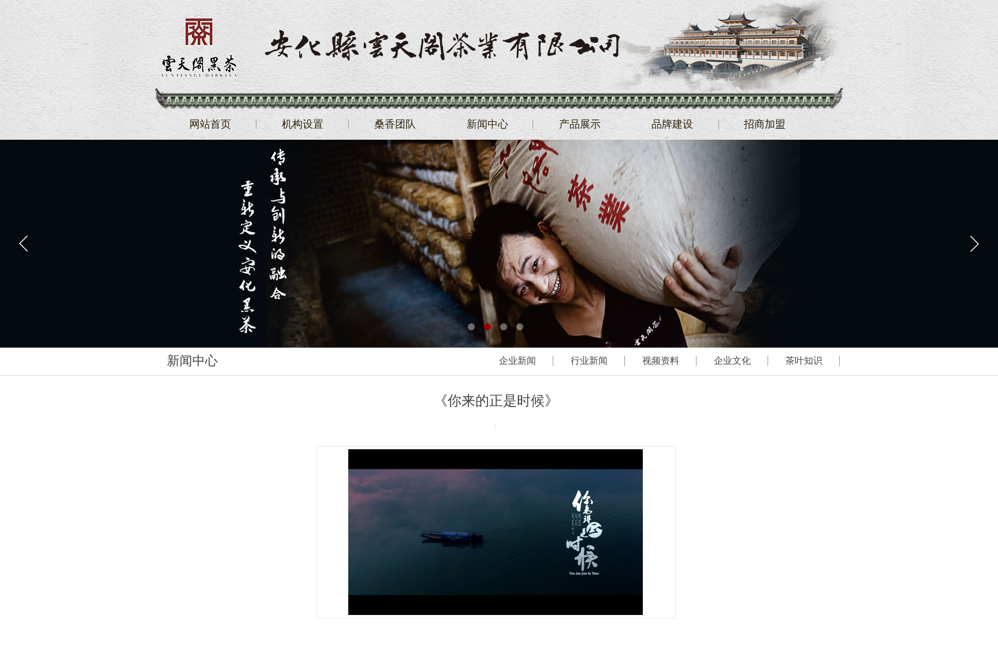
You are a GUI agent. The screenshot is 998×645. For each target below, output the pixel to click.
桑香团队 (395, 124)
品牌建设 (672, 124)
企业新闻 (517, 361)
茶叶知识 (803, 361)
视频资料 (660, 361)
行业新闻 (589, 361)
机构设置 (302, 124)
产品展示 (580, 124)
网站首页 (210, 124)
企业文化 (732, 361)
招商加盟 (764, 124)
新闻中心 (487, 124)
